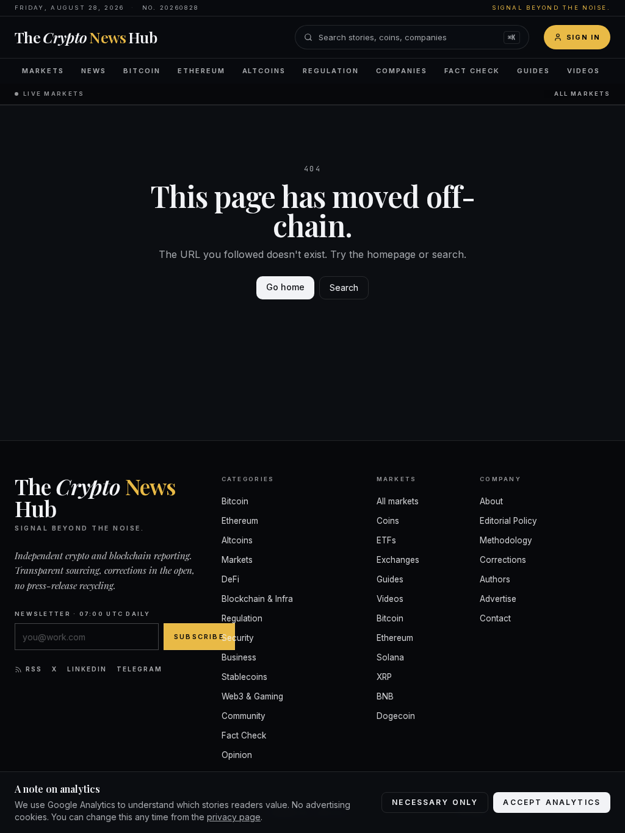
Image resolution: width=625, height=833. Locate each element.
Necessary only (435, 802)
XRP (384, 677)
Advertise (498, 599)
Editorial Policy (508, 521)
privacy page (234, 817)
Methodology (506, 540)
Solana (390, 657)
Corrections (503, 560)
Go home (285, 287)
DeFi (230, 579)
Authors (495, 579)
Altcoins (264, 70)
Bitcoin (142, 70)
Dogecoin (396, 716)
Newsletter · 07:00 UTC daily (82, 613)
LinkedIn (87, 669)
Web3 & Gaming (252, 696)
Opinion (237, 755)
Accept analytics (552, 802)
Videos (583, 70)
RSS (34, 669)
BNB (385, 696)
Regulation (331, 70)
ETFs (386, 540)
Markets (43, 70)
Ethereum (201, 70)
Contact (495, 618)
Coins (388, 521)
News (93, 70)
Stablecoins (244, 677)
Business (239, 657)
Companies (401, 70)
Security (238, 638)
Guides (533, 70)
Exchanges (398, 560)
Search (344, 287)
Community (244, 716)
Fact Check (472, 70)
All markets (582, 93)
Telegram (139, 669)
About (491, 501)
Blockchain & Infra (257, 599)
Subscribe (199, 636)
